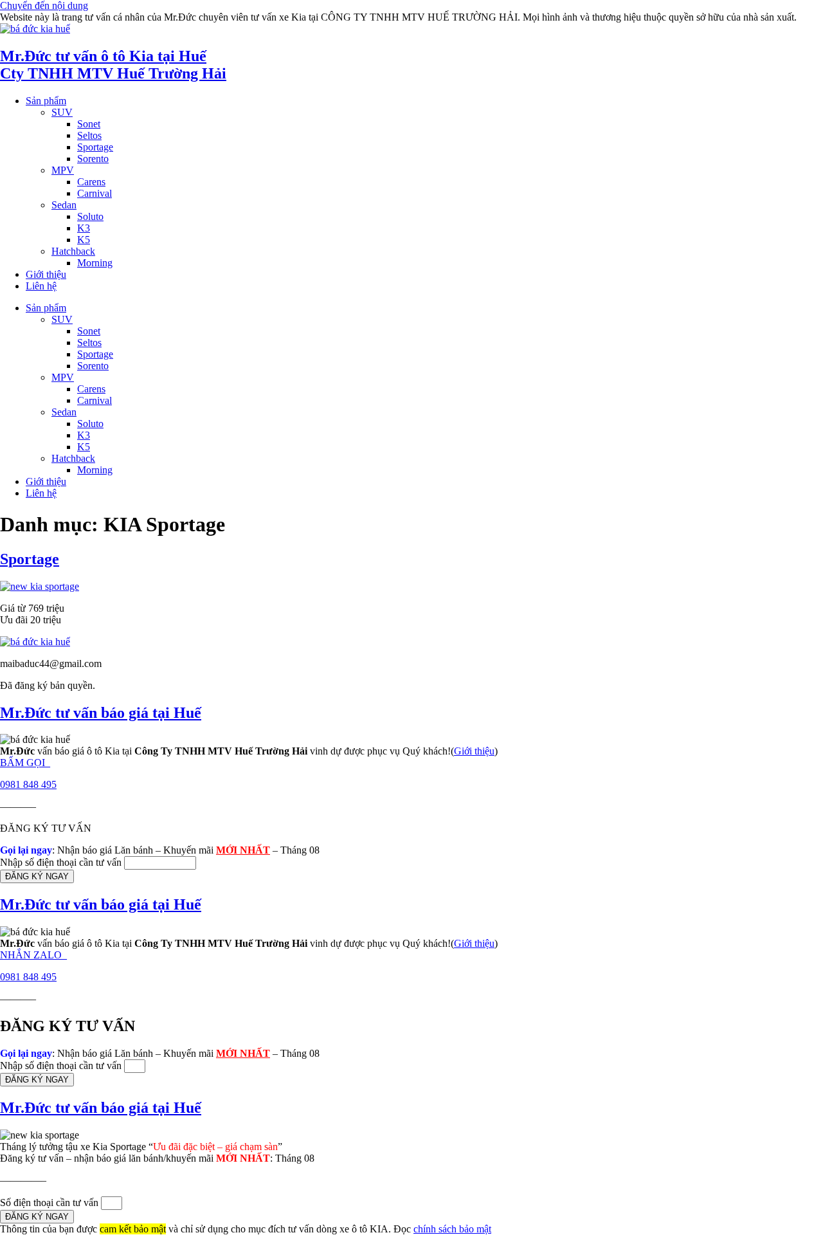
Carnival (94, 193)
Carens (91, 181)
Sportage (95, 147)
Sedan (64, 204)
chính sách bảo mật (452, 1228)
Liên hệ (41, 285)
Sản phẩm (46, 100)
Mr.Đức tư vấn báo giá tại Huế (100, 712)
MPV (62, 170)
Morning (95, 262)
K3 (83, 228)
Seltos (89, 135)
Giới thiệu (46, 274)
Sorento (93, 158)
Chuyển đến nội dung (44, 5)
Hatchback (73, 251)
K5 (83, 239)
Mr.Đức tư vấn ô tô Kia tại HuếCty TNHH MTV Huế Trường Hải (113, 65)
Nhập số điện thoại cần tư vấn (62, 862)
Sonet (88, 123)
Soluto (90, 216)
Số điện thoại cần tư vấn (50, 1202)
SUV (62, 112)
